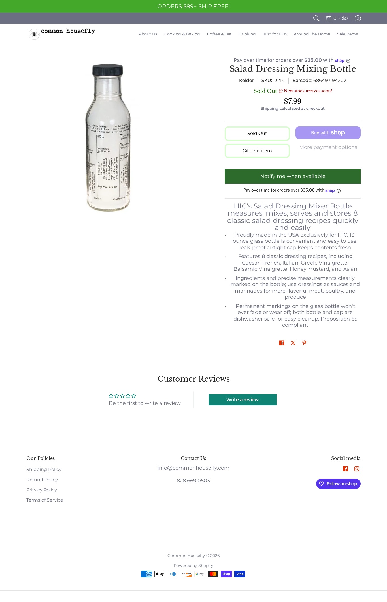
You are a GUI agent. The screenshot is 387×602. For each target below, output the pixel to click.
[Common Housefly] (61, 34)
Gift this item (257, 150)
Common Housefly (186, 555)
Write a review (242, 399)
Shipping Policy (43, 469)
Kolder (246, 80)
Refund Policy (42, 479)
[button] (282, 343)
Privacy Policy (41, 490)
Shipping (269, 108)
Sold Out (257, 133)
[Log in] (357, 18)
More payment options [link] (328, 147)
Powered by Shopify (193, 565)
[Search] (316, 18)
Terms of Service (44, 500)
